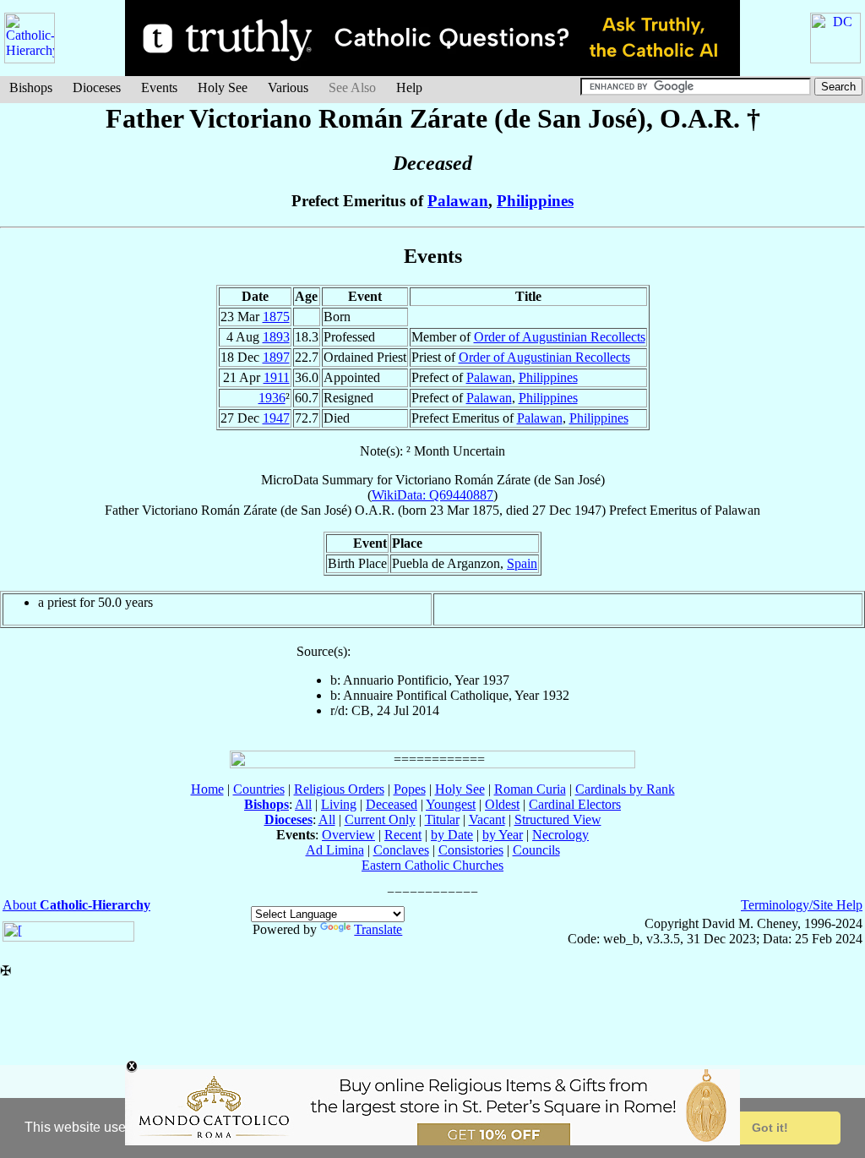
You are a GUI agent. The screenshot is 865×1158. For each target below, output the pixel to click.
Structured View (557, 819)
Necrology (560, 835)
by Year (502, 835)
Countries (259, 789)
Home (207, 789)
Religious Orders (339, 789)
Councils (536, 850)
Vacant (487, 819)
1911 (277, 377)
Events (159, 87)
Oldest (502, 804)
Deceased (391, 804)
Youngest (451, 804)
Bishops (30, 87)
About (76, 905)
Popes (410, 789)
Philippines (535, 201)
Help (409, 87)
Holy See (223, 87)
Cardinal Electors (575, 804)
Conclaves (401, 850)
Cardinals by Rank (625, 789)
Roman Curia (530, 789)
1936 (272, 398)
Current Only (380, 819)
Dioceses (97, 87)
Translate (378, 929)
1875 (276, 316)
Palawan (457, 201)
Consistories (470, 850)
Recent (403, 835)
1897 (276, 357)
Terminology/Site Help (801, 905)
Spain (522, 563)
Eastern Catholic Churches (432, 865)
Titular (442, 819)
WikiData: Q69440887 (432, 495)
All (303, 804)
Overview (348, 835)
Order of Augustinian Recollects (559, 337)
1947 (276, 418)
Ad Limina (335, 850)
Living (338, 804)
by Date (452, 835)
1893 (276, 337)
